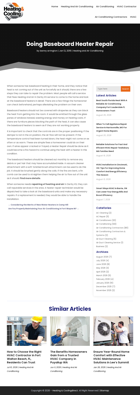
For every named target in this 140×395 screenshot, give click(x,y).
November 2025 (103, 290)
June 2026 (101, 264)
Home (54, 6)
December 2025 (104, 286)
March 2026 (101, 275)
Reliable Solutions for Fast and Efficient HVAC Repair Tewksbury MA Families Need (112, 148)
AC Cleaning (102, 212)
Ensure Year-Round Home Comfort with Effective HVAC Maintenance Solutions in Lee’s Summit (111, 357)
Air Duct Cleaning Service (108, 242)
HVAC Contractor (126, 6)
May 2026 (100, 268)
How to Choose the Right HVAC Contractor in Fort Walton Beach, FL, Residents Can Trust (24, 357)
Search (125, 89)
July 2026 (100, 260)
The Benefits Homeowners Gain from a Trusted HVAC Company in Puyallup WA (68, 357)
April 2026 (100, 271)
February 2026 (103, 279)
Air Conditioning (105, 6)
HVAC (133, 16)
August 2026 (102, 256)
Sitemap (104, 390)
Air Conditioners (103, 220)
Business (100, 246)
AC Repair (100, 216)
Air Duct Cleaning (104, 238)
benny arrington (48, 50)
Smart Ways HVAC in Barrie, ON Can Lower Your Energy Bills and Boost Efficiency (112, 192)
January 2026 (102, 282)
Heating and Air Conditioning (77, 6)
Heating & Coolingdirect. (65, 390)
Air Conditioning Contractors (111, 16)
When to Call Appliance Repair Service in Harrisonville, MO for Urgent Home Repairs (111, 127)
